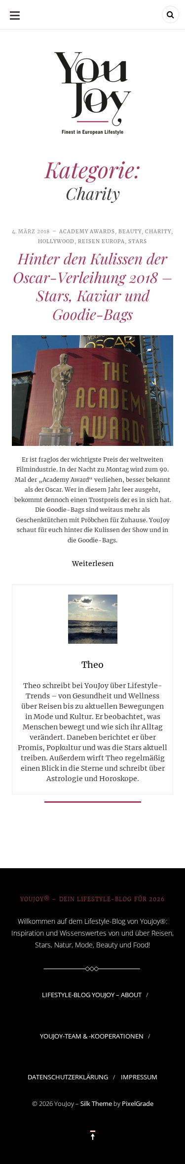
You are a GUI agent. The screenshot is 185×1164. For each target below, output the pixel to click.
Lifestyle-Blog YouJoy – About (92, 994)
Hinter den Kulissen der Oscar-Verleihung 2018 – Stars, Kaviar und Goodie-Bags (93, 286)
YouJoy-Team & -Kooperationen (92, 1036)
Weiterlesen (92, 563)
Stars (137, 241)
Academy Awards (87, 231)
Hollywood (56, 241)
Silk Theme (96, 1103)
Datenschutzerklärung (68, 1076)
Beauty (130, 231)
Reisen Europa (101, 241)
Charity (158, 231)
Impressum (139, 1076)
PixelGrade (137, 1103)
